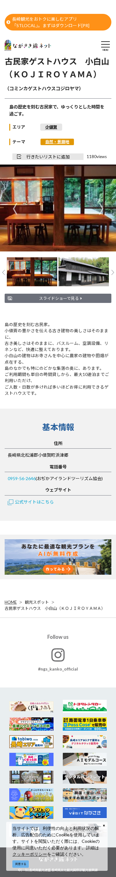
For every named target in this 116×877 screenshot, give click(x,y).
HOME (11, 602)
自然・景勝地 (57, 141)
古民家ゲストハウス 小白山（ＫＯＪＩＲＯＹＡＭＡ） (55, 608)
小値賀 (51, 126)
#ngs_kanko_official (58, 668)
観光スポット (37, 602)
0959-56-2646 (22, 478)
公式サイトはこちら (34, 501)
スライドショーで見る (59, 298)
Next (101, 208)
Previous (15, 208)
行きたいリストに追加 (48, 156)
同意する (20, 864)
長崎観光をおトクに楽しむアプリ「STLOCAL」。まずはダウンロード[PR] (50, 22)
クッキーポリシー (29, 854)
